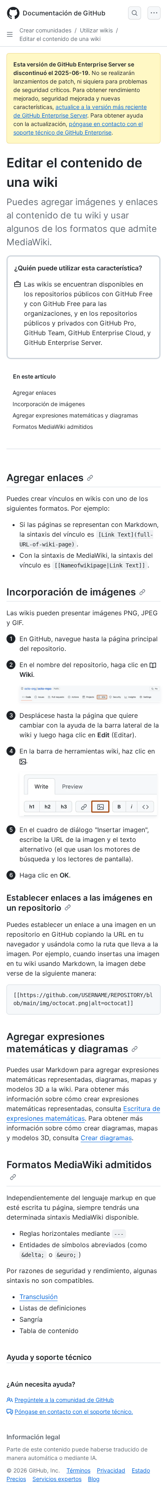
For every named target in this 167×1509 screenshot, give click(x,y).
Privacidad (111, 1470)
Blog (94, 1478)
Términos (78, 1470)
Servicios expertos (56, 1478)
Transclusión (38, 1297)
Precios (16, 1478)
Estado (141, 1470)
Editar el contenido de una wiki (60, 38)
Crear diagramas (106, 1138)
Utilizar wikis (96, 30)
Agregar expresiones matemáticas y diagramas (67, 1043)
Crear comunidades (45, 30)
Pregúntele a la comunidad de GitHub (64, 1399)
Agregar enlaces (45, 478)
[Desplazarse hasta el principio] (149, 1491)
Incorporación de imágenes (71, 592)
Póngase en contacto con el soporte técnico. (74, 1411)
